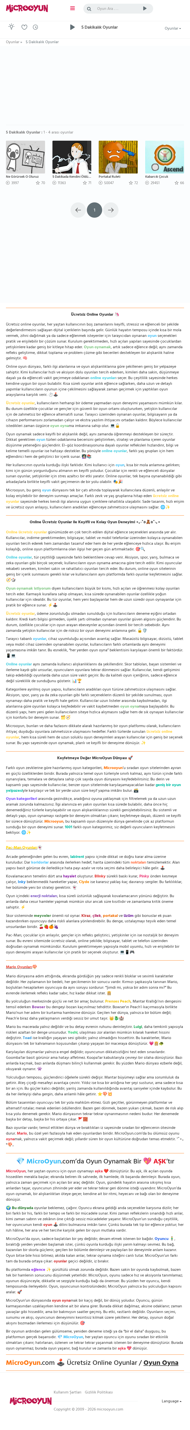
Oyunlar (172, 29)
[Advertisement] (95, 87)
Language (171, 1401)
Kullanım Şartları (67, 1392)
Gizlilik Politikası (99, 1392)
